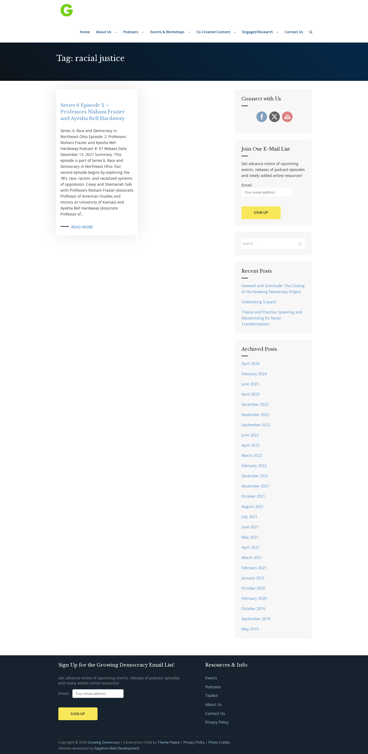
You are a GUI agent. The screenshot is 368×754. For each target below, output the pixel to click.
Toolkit (211, 695)
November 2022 (255, 414)
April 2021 (250, 547)
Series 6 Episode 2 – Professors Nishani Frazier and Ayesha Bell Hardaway (92, 111)
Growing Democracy (104, 742)
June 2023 (250, 383)
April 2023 (250, 394)
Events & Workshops (167, 32)
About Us (103, 32)
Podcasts (130, 32)
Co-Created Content (213, 32)
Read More (82, 226)
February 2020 (254, 598)
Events (211, 677)
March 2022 (252, 455)
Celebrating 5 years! (259, 301)
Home (85, 32)
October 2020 (253, 588)
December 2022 (255, 404)
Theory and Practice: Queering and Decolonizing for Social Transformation (272, 317)
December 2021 (255, 475)
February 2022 (254, 465)
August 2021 (253, 506)
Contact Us (294, 32)
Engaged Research (257, 32)
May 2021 (250, 537)
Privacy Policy (217, 722)
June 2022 (250, 435)
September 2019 (256, 618)
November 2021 (255, 486)
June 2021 (250, 526)
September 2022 (256, 424)
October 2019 (253, 608)
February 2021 (254, 567)
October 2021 (253, 496)
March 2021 (252, 557)
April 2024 (250, 363)
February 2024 (254, 373)
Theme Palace (168, 742)
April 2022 (250, 445)
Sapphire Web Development (116, 748)
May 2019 (250, 628)
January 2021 (253, 577)
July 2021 (249, 516)
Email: (65, 693)
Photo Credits (219, 742)
